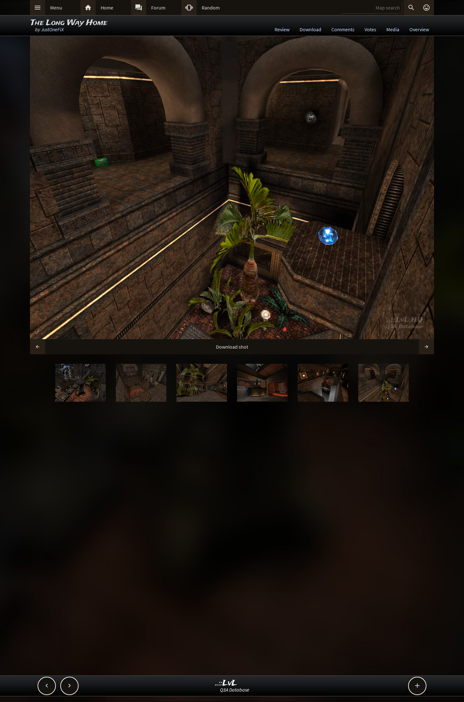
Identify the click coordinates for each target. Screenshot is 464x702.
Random (211, 7)
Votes (370, 29)
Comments (342, 29)
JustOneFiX (52, 29)
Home (107, 7)
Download (310, 29)
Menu (56, 7)
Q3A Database (234, 690)
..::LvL (226, 683)
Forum (158, 7)
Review (282, 29)
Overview (419, 29)
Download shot (232, 347)
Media (392, 29)
